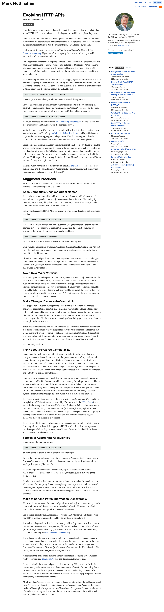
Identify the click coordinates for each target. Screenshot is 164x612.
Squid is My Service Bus (121, 157)
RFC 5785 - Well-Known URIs (123, 149)
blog (148, 2)
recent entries (140, 7)
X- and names (74, 165)
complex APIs (48, 558)
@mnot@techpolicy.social (115, 53)
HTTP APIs (28, 24)
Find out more (123, 45)
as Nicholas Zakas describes (64, 133)
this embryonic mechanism (57, 532)
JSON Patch (87, 402)
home (157, 2)
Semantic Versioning (32, 53)
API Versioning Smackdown (68, 121)
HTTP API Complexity (120, 133)
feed (160, 7)
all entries (153, 7)
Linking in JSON (117, 141)
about (138, 2)
